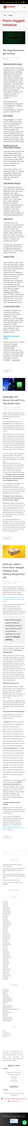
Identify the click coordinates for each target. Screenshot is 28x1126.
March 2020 (6, 961)
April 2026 (5, 904)
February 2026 (6, 908)
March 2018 (6, 972)
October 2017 (6, 974)
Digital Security (6, 59)
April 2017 (5, 979)
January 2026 (6, 909)
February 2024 (6, 934)
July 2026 (5, 901)
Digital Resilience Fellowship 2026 (11, 880)
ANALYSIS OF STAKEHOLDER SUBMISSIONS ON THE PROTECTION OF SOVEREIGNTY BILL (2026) (14, 876)
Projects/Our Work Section (11, 1009)
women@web (6, 1020)
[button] (24, 1122)
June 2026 (5, 903)
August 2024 (6, 926)
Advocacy (6, 989)
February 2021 (6, 952)
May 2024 (5, 929)
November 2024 (7, 923)
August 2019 (6, 964)
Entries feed (6, 1032)
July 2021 (5, 946)
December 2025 (7, 911)
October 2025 (6, 914)
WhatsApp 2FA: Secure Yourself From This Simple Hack (14, 400)
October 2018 (6, 970)
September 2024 (7, 924)
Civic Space (6, 996)
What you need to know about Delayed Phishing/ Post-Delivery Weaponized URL (13, 571)
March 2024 (6, 932)
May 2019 (5, 967)
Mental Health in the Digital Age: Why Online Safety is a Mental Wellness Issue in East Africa (14, 870)
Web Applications (16, 409)
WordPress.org (6, 1036)
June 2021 (5, 947)
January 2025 (6, 921)
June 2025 (5, 916)
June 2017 (5, 977)
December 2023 (7, 936)
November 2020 (7, 956)
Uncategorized (7, 1017)
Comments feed (7, 1034)
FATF (4, 1004)
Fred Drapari (16, 57)
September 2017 (7, 975)
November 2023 (7, 937)
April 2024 (5, 931)
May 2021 (5, 949)
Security (14, 583)
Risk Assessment (7, 1012)
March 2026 (6, 906)
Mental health (7, 1007)
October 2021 (6, 942)
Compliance (6, 997)
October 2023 (6, 939)
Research (5, 1010)
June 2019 (5, 965)
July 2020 (5, 959)
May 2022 (5, 941)
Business (5, 994)
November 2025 (7, 913)
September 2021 (7, 944)
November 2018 (7, 969)
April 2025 (5, 919)
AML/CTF (5, 992)
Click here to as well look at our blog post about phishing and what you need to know (13, 599)
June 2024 (5, 928)
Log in (4, 1031)
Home (5, 15)
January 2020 (6, 962)
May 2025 (5, 918)
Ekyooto (5, 1002)
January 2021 (6, 954)
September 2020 (7, 957)
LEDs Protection (7, 1006)
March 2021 (6, 951)
